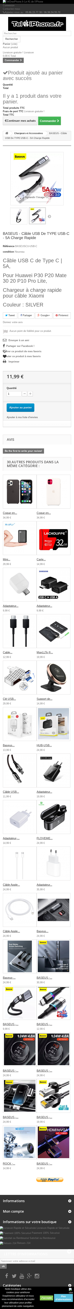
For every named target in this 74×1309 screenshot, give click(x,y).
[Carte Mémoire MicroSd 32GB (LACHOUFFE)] (53, 538)
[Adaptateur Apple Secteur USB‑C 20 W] (53, 863)
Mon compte (13, 1211)
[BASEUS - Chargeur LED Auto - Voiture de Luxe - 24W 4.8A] (20, 1049)
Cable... (7, 652)
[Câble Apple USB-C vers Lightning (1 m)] (20, 910)
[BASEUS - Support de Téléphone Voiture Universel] (20, 1096)
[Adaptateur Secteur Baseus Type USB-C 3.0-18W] (53, 770)
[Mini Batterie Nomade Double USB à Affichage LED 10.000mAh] (20, 538)
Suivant (49, 216)
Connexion (8, 5)
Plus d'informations (63, 1298)
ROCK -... (9, 1163)
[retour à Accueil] (6, 133)
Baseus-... (9, 977)
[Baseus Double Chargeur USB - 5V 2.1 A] (20, 724)
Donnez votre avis (13, 322)
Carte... (41, 559)
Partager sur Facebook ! (20, 346)
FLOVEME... (45, 838)
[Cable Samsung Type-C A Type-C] (20, 631)
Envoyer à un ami (19, 340)
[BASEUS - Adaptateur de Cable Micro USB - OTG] (20, 1003)
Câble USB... (11, 791)
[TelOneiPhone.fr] (37, 24)
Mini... (6, 559)
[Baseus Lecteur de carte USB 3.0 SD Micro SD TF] (53, 910)
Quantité (12, 388)
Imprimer (14, 361)
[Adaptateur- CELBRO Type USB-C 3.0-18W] (20, 817)
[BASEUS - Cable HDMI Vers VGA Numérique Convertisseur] (53, 1142)
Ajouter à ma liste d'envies (22, 417)
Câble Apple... (11, 884)
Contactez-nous (11, 8)
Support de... (44, 698)
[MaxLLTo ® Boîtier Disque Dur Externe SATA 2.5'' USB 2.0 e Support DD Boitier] (53, 631)
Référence (8, 246)
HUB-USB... (44, 745)
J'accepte (46, 1298)
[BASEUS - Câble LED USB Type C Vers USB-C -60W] (53, 1003)
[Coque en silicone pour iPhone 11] (53, 492)
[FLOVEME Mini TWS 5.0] (53, 817)
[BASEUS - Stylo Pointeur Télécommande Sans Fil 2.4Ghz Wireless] (53, 956)
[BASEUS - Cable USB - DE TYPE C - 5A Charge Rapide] (18, 215)
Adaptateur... (10, 605)
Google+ (45, 315)
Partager (27, 315)
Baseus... (9, 745)
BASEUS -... (44, 977)
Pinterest (63, 315)
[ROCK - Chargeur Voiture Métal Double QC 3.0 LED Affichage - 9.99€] (20, 1142)
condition (8, 251)
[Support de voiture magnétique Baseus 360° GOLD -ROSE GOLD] (53, 678)
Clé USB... (9, 698)
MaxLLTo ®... (45, 652)
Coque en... (10, 512)
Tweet (11, 315)
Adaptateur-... (11, 838)
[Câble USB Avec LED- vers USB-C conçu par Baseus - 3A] (20, 770)
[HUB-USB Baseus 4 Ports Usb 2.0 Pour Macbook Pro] (53, 724)
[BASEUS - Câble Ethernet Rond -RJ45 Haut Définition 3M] (53, 1096)
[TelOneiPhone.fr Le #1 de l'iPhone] (37, 2)
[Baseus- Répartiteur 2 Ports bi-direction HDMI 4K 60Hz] (20, 956)
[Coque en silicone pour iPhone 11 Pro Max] (20, 492)
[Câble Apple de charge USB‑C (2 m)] (20, 863)
